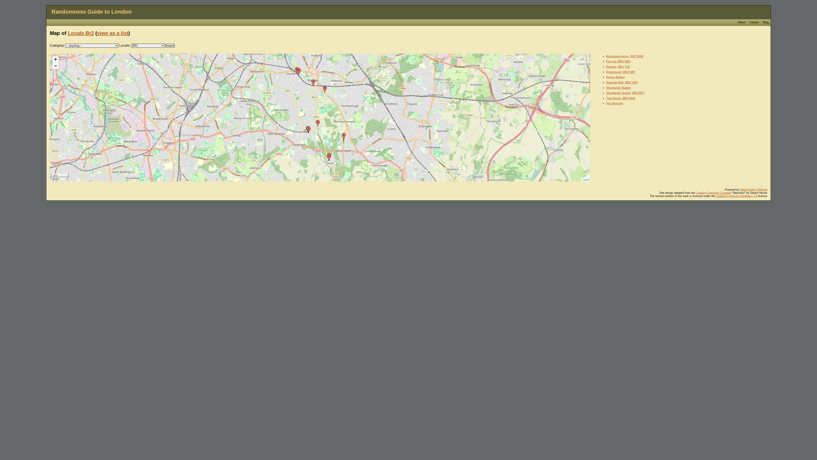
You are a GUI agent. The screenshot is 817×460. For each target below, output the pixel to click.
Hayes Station (615, 77)
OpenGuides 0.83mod (753, 189)
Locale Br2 (81, 33)
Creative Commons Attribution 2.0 (736, 196)
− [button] (55, 66)
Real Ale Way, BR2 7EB (621, 82)
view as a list (112, 33)
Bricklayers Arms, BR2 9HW (624, 56)
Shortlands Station (618, 87)
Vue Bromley (614, 103)
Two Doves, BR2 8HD (620, 98)
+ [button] (55, 59)
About (741, 22)
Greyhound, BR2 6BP (620, 72)
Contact (754, 22)
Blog (765, 22)
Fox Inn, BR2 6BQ (618, 61)
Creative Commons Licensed (713, 192)
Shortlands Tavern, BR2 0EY (625, 93)
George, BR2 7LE (618, 66)
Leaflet (585, 179)
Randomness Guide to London (91, 12)
